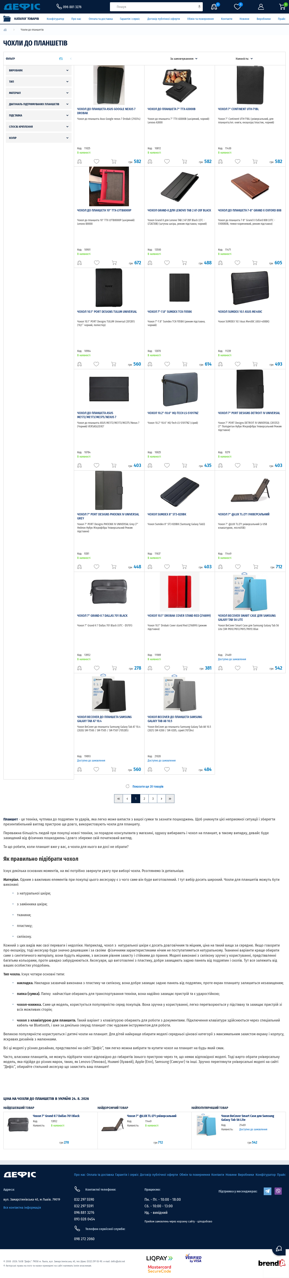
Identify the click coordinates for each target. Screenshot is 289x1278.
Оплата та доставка (101, 18)
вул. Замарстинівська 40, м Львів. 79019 (31, 1199)
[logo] (5, 30)
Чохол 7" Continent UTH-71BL (238, 109)
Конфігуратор (55, 18)
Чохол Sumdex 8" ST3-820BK (167, 514)
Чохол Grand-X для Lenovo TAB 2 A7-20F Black (179, 210)
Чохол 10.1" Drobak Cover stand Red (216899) (179, 616)
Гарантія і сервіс (130, 18)
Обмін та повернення (200, 18)
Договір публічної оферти (163, 18)
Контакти (226, 18)
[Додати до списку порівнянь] (79, 161)
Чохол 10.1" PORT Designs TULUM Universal (107, 312)
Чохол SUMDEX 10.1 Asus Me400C (240, 312)
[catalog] (23, 19)
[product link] (18, 1130)
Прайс (282, 18)
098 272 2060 (84, 1239)
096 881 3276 (84, 1212)
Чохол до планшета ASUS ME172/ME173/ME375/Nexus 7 (96, 415)
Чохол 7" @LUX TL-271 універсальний (243, 514)
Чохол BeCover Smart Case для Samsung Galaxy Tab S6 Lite (247, 1118)
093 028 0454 (84, 1219)
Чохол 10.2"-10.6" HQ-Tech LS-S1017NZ (173, 413)
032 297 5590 (84, 1199)
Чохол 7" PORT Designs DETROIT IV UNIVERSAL (249, 413)
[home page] (19, 1174)
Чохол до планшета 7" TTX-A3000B (172, 109)
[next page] (161, 798)
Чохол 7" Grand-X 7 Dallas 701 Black (102, 616)
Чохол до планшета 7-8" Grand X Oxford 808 (249, 210)
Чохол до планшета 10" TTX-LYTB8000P (104, 210)
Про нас (76, 18)
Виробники (264, 18)
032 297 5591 (84, 1206)
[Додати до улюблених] (96, 161)
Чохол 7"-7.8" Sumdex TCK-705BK (170, 312)
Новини (244, 18)
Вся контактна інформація (22, 1207)
